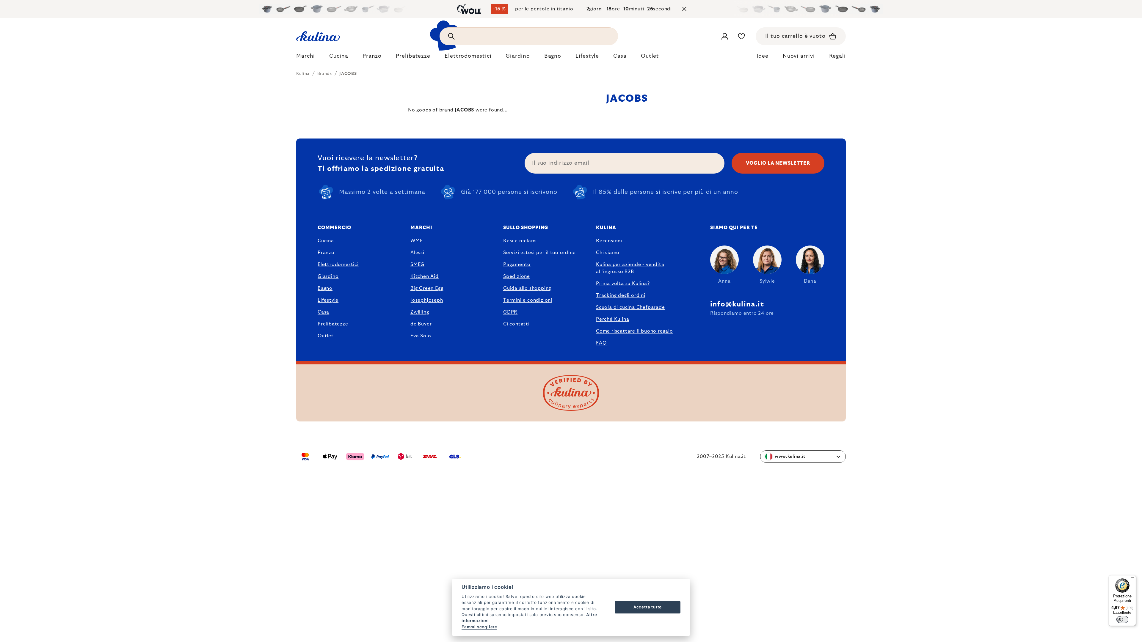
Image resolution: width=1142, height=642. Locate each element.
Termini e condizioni (527, 300)
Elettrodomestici (338, 264)
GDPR (510, 312)
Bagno (325, 288)
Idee (762, 56)
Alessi (417, 252)
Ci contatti (516, 324)
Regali (837, 56)
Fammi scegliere (479, 626)
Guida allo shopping (527, 288)
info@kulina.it (737, 304)
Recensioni (609, 240)
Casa (323, 312)
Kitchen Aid (424, 276)
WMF (416, 240)
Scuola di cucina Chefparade (630, 307)
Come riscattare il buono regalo (634, 331)
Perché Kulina (612, 319)
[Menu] (1132, 578)
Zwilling (419, 312)
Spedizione (516, 276)
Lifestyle (328, 300)
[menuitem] (305, 57)
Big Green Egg (426, 288)
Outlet (326, 335)
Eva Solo (420, 335)
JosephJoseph (426, 300)
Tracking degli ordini (620, 295)
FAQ (601, 343)
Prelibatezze (333, 324)
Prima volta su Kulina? (623, 283)
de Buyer (421, 324)
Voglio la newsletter (778, 163)
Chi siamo (607, 252)
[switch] (1122, 619)
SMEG (417, 264)
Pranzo (326, 252)
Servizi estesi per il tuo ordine (539, 252)
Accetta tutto (647, 607)
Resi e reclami (520, 240)
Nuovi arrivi (799, 56)
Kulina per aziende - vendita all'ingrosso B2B (630, 268)
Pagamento (517, 264)
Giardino (328, 276)
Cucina (326, 240)
